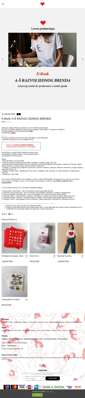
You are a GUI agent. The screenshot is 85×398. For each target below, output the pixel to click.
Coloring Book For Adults (11, 299)
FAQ (70, 330)
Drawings (41, 322)
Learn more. (49, 391)
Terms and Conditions (44, 330)
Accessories (33, 322)
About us (10, 330)
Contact (4, 330)
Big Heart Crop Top (64, 256)
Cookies (65, 330)
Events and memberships (74, 322)
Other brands (53, 322)
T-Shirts (10, 322)
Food (46, 322)
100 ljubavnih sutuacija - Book (12, 256)
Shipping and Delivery (29, 330)
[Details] (26, 256)
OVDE (13, 133)
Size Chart (17, 330)
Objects (25, 322)
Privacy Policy (56, 330)
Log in (74, 330)
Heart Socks (34, 256)
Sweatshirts (18, 322)
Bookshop (61, 322)
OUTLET (4, 322)
